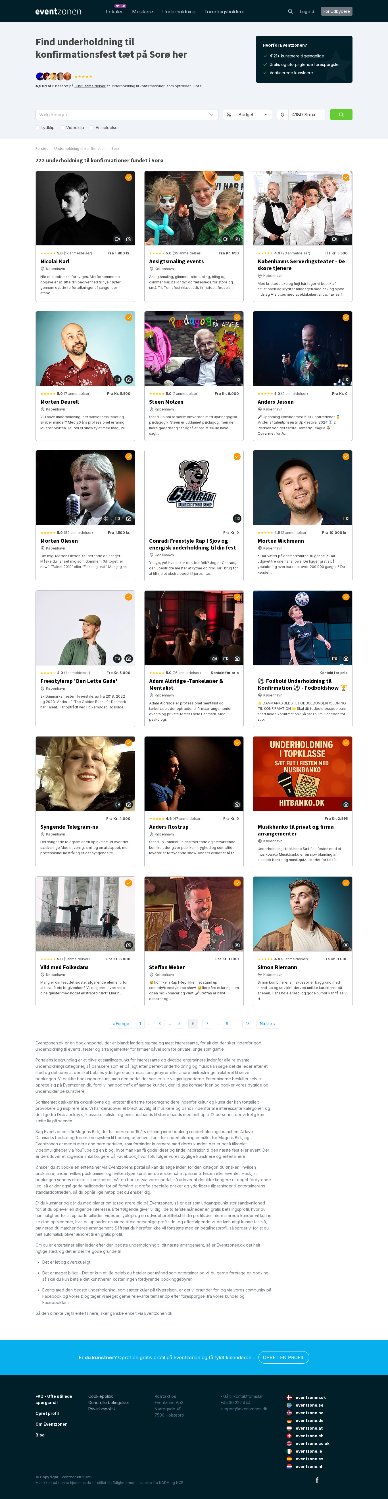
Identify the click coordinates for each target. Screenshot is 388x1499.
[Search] (290, 10)
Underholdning (178, 11)
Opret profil (47, 1413)
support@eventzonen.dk (243, 1408)
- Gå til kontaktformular (241, 1396)
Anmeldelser (107, 127)
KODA (164, 1483)
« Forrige (120, 1023)
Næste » (268, 1023)
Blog (40, 1434)
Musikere (142, 11)
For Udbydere (337, 11)
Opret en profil (284, 1357)
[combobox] (307, 114)
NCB (179, 1483)
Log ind (307, 11)
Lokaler (115, 10)
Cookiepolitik (100, 1396)
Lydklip (48, 127)
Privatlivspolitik (102, 1408)
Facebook (317, 1480)
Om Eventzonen (52, 1424)
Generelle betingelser (108, 1402)
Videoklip (75, 127)
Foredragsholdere (225, 11)
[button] (127, 114)
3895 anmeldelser (90, 86)
